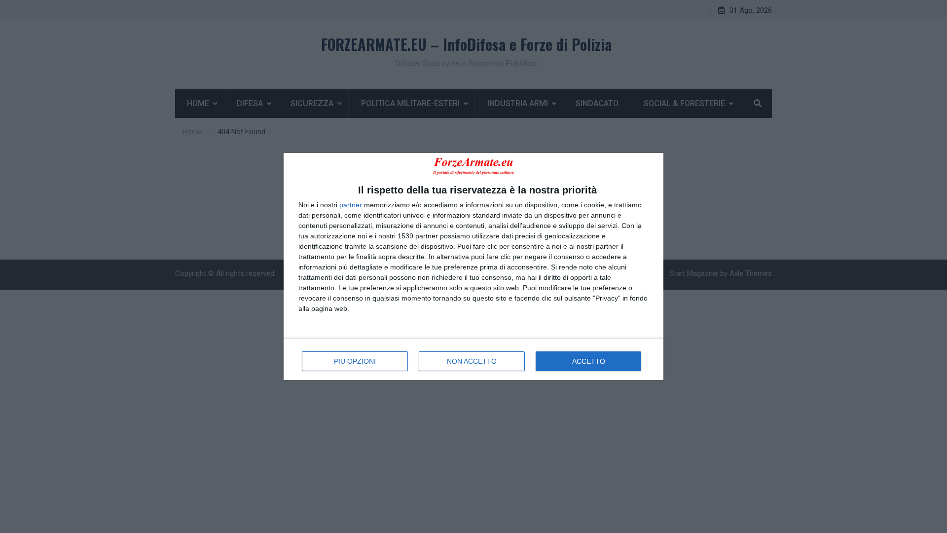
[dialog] (473, 266)
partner (350, 204)
